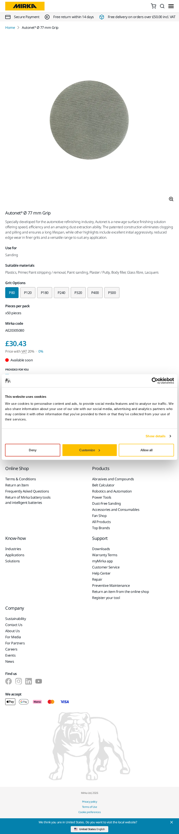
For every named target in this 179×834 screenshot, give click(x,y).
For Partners (15, 643)
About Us (12, 630)
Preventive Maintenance (111, 585)
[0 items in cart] (153, 6)
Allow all (146, 450)
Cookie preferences (89, 812)
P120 (28, 292)
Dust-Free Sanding (106, 503)
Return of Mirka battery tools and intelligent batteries (27, 500)
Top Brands (101, 527)
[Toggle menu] (171, 6)
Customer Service (105, 567)
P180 (44, 292)
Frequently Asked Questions (27, 491)
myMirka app (102, 561)
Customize (87, 450)
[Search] (162, 6)
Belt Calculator (103, 485)
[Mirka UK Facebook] (8, 681)
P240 (61, 292)
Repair (97, 579)
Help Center (101, 573)
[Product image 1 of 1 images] (89, 120)
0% (40, 351)
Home (10, 27)
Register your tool (106, 597)
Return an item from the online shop (120, 591)
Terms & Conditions (20, 479)
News (9, 661)
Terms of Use (89, 807)
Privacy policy (89, 801)
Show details (155, 436)
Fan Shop (99, 515)
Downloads (101, 548)
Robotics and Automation (112, 491)
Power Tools (101, 497)
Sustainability (15, 618)
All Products (101, 521)
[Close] (171, 822)
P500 (112, 292)
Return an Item (17, 485)
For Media (13, 637)
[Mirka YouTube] (38, 681)
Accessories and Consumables (115, 509)
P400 (95, 292)
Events (10, 655)
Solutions (12, 561)
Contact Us (13, 624)
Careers (11, 649)
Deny (32, 450)
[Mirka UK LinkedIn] (28, 681)
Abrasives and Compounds (113, 479)
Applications (14, 555)
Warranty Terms (104, 555)
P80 (12, 292)
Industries (13, 548)
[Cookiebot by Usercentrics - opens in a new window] (155, 381)
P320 (78, 292)
